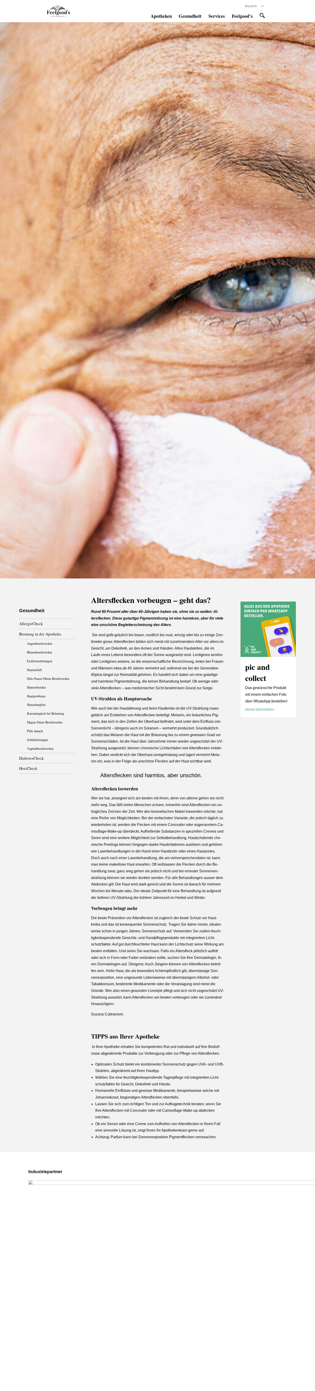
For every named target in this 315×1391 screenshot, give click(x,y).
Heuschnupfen (36, 704)
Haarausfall (34, 670)
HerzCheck (28, 768)
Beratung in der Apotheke (40, 634)
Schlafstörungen (37, 740)
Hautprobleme (36, 696)
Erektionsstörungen (39, 661)
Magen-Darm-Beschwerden (44, 722)
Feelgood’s (242, 16)
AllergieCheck (31, 623)
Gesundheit (190, 16)
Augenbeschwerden (39, 643)
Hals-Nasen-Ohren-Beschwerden (48, 678)
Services (216, 16)
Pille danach (35, 731)
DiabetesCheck (31, 758)
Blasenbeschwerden (39, 652)
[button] (262, 15)
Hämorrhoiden (36, 687)
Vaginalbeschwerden (40, 748)
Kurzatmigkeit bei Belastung (45, 713)
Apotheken (161, 16)
